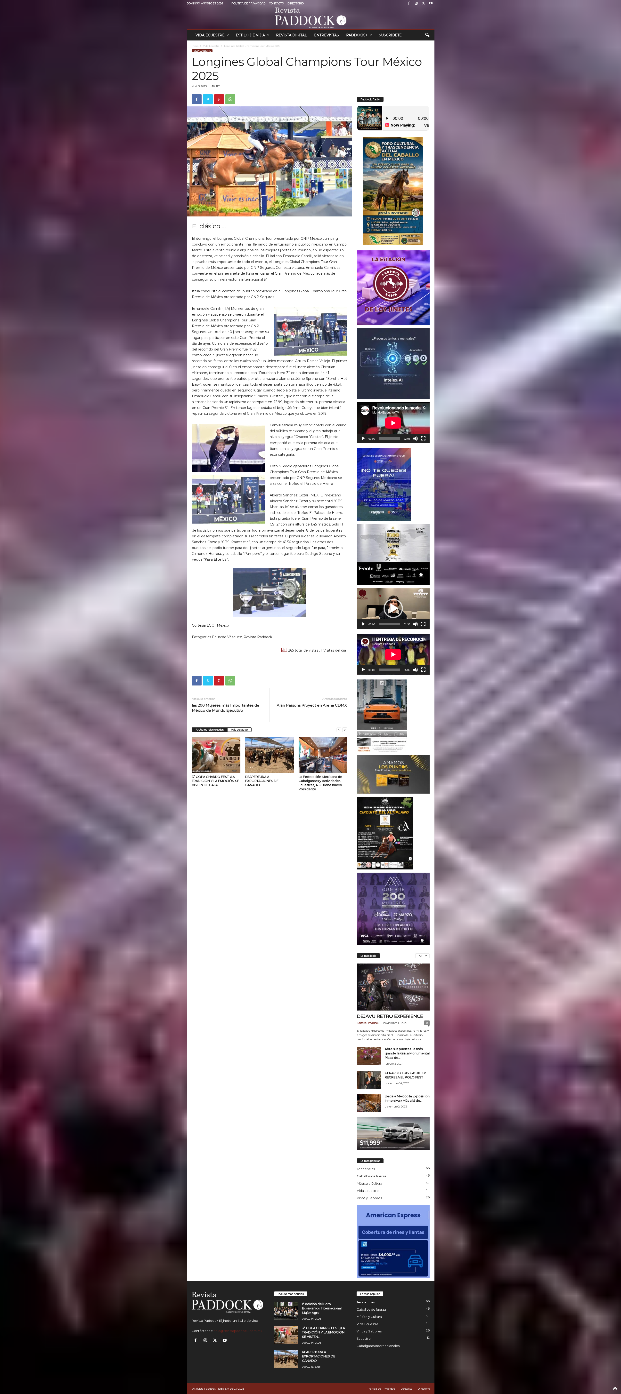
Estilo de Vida (250, 35)
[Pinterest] (219, 99)
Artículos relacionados (210, 729)
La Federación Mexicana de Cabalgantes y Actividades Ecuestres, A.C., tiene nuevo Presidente (320, 783)
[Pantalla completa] (423, 438)
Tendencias (366, 1169)
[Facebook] (409, 3)
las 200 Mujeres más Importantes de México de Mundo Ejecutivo (225, 708)
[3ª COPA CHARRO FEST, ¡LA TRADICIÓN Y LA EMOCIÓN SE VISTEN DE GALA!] (216, 755)
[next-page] (344, 729)
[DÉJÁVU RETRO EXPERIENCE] (393, 987)
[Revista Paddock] (310, 18)
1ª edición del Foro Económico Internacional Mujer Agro (322, 1308)
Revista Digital (291, 35)
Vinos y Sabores (369, 1198)
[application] (393, 422)
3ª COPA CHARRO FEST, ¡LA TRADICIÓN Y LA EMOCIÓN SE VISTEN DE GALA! (215, 781)
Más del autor (239, 729)
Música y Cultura (369, 1183)
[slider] (389, 624)
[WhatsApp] (230, 99)
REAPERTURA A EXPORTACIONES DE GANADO (261, 781)
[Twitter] (423, 3)
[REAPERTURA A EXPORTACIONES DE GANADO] (269, 755)
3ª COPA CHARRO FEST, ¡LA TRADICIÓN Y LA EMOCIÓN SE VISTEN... (323, 1332)
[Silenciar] (415, 438)
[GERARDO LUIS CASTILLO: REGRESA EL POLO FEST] (369, 1080)
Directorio (295, 3)
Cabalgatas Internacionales (378, 1346)
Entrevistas (326, 35)
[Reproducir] (363, 438)
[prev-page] (338, 729)
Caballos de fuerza (371, 1176)
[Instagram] (416, 3)
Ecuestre (364, 1338)
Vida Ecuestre (210, 35)
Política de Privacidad (248, 3)
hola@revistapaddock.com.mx (237, 1331)
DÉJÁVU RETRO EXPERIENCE (390, 1016)
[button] (427, 35)
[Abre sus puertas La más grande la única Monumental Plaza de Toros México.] (369, 1056)
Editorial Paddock (368, 1023)
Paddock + (357, 35)
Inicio (195, 46)
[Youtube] (431, 3)
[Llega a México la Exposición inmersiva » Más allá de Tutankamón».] (369, 1103)
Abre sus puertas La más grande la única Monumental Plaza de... (407, 1053)
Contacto (276, 3)
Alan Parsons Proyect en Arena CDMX (312, 705)
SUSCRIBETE (390, 35)
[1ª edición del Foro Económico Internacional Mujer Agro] (286, 1311)
